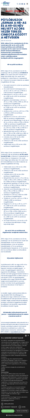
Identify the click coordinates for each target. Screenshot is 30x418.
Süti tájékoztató (5, 400)
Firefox (3, 370)
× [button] (28, 335)
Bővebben (11, 400)
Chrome (3, 368)
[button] (17, 4)
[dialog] (15, 376)
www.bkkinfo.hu (15, 332)
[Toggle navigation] (27, 4)
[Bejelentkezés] (20, 4)
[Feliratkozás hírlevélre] (24, 4)
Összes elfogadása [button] (8, 411)
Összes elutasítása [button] (22, 411)
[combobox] (26, 335)
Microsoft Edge (5, 372)
